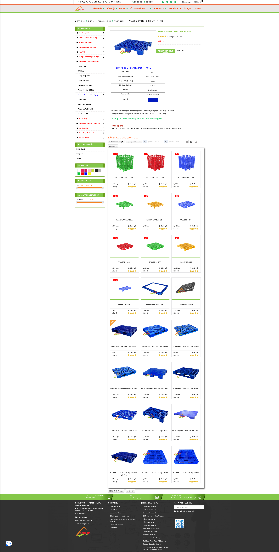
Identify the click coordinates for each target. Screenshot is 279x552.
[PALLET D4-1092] (186, 246)
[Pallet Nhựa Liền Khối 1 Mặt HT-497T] (186, 415)
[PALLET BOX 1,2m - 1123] (124, 162)
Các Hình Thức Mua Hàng (151, 538)
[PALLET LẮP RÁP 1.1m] (155, 204)
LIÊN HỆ (197, 9)
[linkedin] (175, 2)
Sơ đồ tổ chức (114, 510)
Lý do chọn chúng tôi (149, 510)
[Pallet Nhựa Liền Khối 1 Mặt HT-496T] (124, 372)
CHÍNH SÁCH (159, 9)
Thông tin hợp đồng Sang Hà (152, 544)
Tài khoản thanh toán (149, 535)
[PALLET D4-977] (155, 246)
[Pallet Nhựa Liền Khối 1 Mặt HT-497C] (155, 372)
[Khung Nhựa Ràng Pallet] (155, 288)
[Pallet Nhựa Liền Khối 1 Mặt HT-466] (186, 330)
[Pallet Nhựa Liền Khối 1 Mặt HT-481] (124, 415)
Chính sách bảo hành (149, 506)
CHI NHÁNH (173, 9)
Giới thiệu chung (115, 506)
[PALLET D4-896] (186, 204)
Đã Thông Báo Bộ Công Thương (153, 516)
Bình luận (180, 50)
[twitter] (171, 2)
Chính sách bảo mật (149, 513)
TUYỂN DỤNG (186, 9)
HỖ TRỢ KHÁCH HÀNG (140, 9)
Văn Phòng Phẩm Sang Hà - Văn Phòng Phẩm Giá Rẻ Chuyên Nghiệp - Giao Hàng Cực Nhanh (142, 110)
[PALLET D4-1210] (124, 246)
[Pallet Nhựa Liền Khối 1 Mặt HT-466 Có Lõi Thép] (124, 457)
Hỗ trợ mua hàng (148, 522)
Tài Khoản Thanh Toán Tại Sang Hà (154, 541)
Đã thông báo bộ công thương (119, 516)
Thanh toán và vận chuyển (151, 528)
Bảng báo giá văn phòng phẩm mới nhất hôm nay (122, 520)
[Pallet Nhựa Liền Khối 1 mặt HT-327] (155, 415)
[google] (167, 2)
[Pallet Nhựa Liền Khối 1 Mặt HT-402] (155, 330)
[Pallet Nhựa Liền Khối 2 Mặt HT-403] (124, 330)
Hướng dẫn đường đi (149, 525)
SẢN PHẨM (98, 9)
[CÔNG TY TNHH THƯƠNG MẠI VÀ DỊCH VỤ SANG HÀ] (83, 8)
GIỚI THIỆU (111, 9)
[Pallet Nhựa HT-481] (186, 288)
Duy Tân (80, 154)
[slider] (162, 36)
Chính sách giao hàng (150, 531)
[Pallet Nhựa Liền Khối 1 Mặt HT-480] (186, 372)
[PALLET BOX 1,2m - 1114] (155, 162)
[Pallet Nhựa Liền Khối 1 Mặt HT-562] (186, 457)
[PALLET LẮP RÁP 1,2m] (124, 204)
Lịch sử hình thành (116, 513)
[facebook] (163, 2)
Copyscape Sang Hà (116, 524)
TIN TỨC (123, 9)
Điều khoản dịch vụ (149, 519)
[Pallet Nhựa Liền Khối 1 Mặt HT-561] (155, 457)
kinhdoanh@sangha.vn (125, 114)
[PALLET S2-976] (124, 288)
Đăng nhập (185, 2)
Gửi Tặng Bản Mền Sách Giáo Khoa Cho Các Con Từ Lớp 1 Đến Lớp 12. (156, 548)
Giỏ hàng (198, 2)
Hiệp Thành (81, 149)
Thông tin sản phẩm (166, 51)
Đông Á (80, 158)
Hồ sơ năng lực (115, 527)
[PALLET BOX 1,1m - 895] (186, 162)
